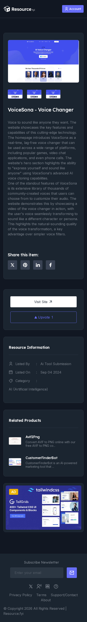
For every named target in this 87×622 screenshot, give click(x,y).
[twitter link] (31, 586)
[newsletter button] (72, 572)
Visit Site (41, 302)
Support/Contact (64, 595)
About (46, 600)
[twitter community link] (39, 586)
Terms (41, 595)
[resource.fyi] (19, 9)
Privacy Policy (20, 595)
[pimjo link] (55, 586)
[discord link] (47, 586)
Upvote (45, 317)
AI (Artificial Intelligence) (28, 389)
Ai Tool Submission (55, 364)
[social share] (12, 265)
